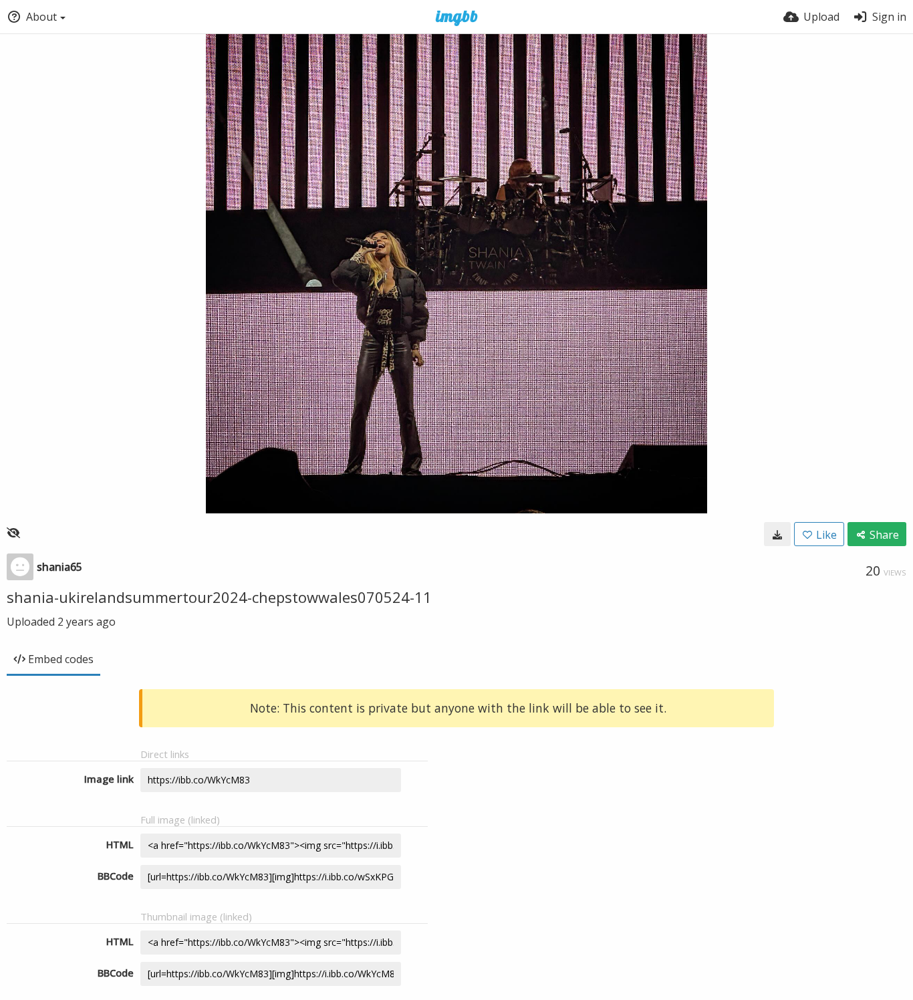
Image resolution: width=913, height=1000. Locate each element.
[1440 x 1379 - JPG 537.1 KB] (777, 534)
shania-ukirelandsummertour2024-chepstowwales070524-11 (219, 597)
